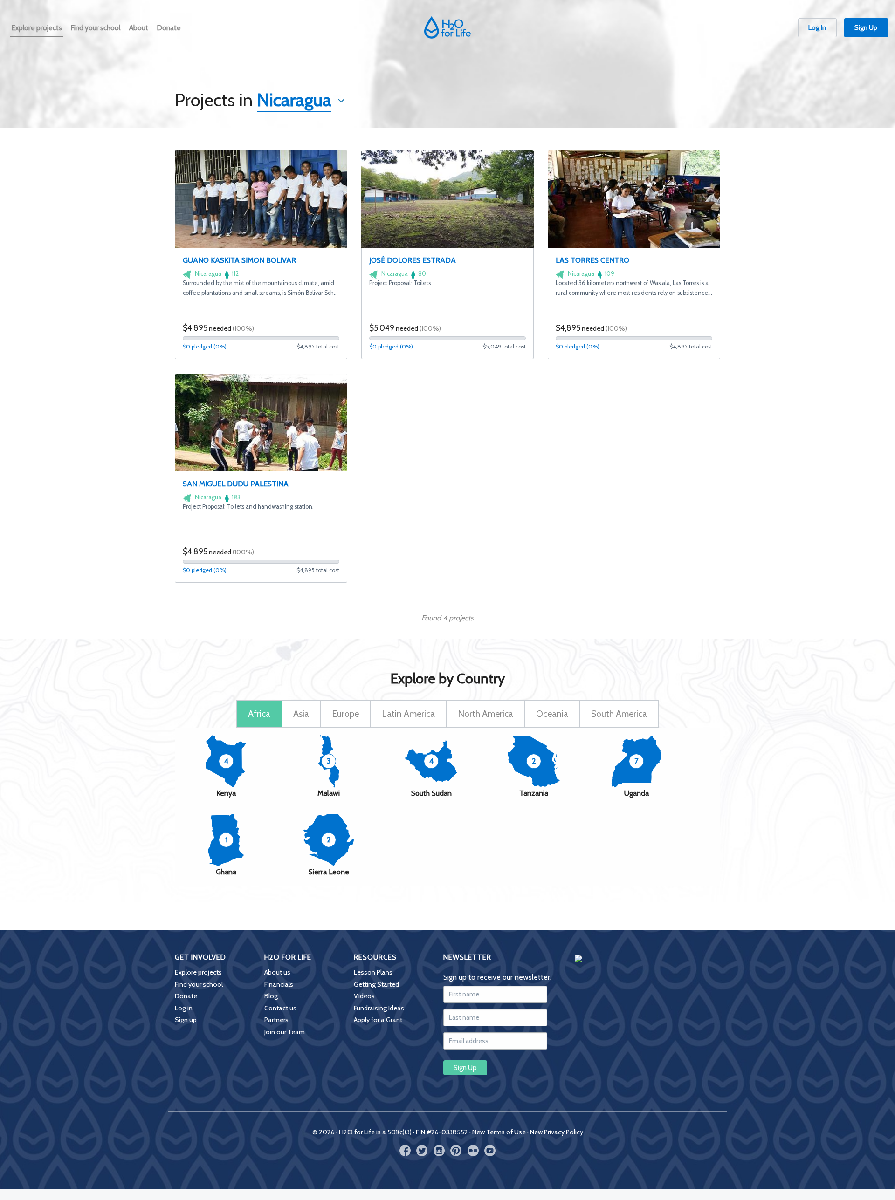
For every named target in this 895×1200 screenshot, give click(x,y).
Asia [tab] (301, 713)
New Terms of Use (499, 1132)
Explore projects (198, 972)
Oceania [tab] (552, 713)
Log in (184, 1008)
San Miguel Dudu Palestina (236, 483)
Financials (278, 984)
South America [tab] (619, 713)
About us (277, 972)
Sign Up (865, 27)
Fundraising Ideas (379, 1008)
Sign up (186, 1020)
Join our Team (284, 1032)
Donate (186, 996)
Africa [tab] (259, 713)
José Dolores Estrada (412, 260)
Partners (276, 1020)
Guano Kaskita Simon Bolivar (239, 260)
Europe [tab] (345, 713)
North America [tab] (485, 713)
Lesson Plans (373, 972)
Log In (817, 27)
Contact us (280, 1008)
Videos (364, 996)
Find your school (199, 984)
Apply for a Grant (378, 1020)
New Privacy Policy (556, 1132)
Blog (271, 996)
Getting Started (376, 984)
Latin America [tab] (408, 713)
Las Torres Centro (592, 260)
